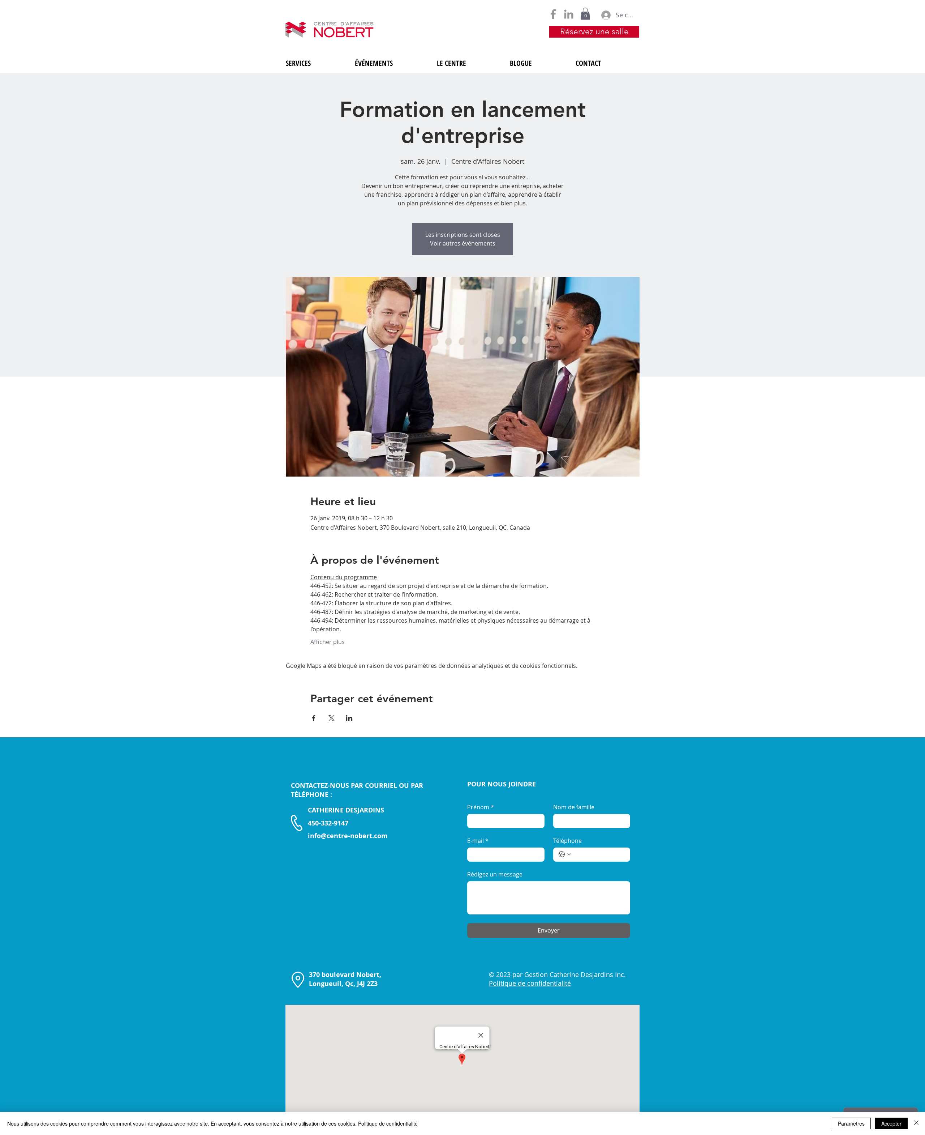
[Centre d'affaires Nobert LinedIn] (568, 14)
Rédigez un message (494, 874)
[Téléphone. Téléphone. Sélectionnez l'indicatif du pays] (565, 854)
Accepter (891, 1123)
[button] (585, 14)
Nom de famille (573, 807)
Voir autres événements (462, 243)
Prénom (480, 807)
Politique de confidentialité (388, 1123)
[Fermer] (916, 1123)
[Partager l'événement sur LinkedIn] (349, 718)
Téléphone (567, 841)
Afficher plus (327, 642)
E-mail (478, 841)
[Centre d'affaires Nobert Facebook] (553, 14)
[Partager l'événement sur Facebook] (313, 718)
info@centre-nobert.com (348, 835)
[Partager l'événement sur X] (331, 718)
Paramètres (851, 1123)
